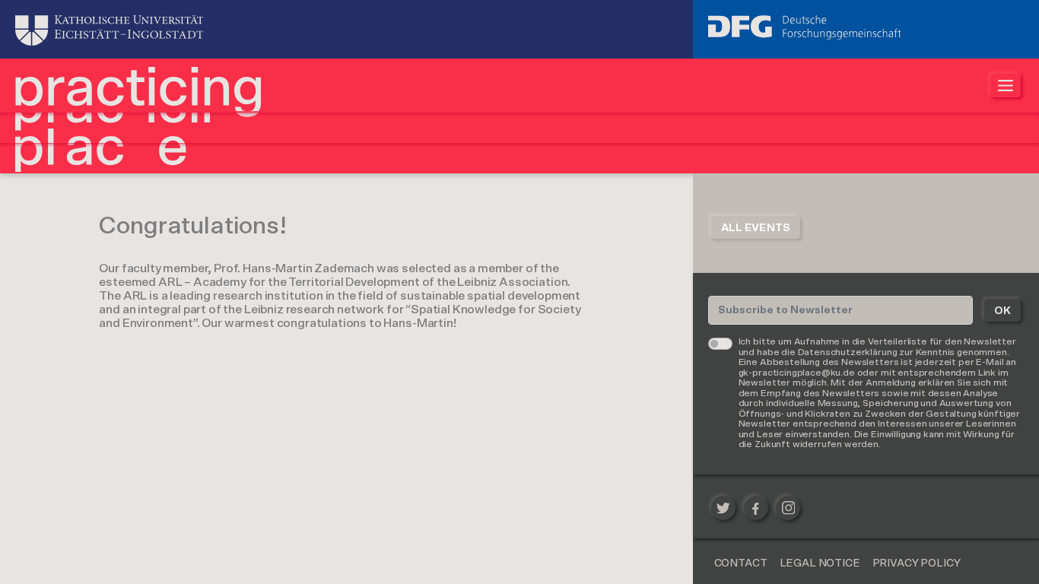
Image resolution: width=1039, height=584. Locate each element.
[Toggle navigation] (1005, 85)
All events (755, 228)
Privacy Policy (916, 563)
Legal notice (820, 563)
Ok (1002, 311)
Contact (740, 563)
